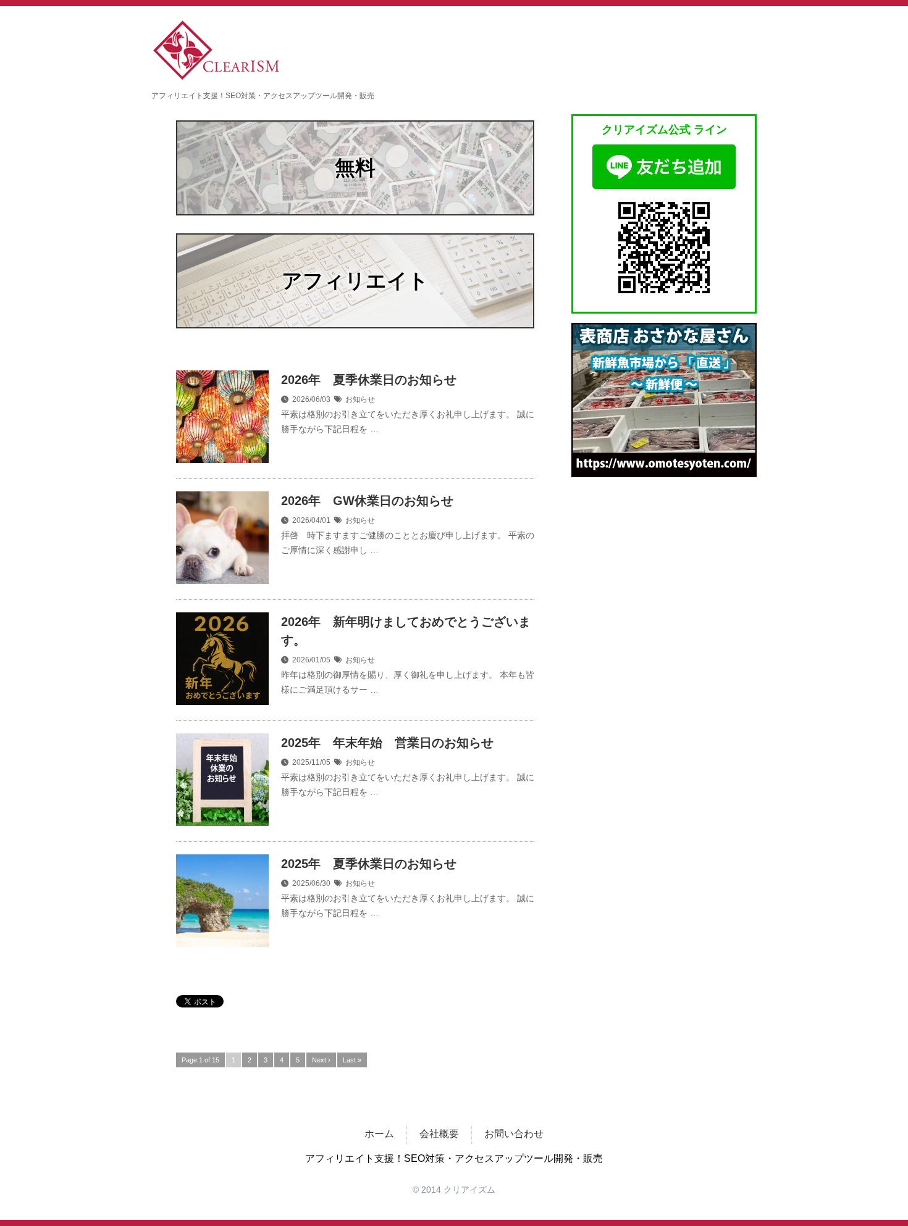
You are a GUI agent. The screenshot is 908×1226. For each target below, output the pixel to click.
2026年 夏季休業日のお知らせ (368, 379)
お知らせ (360, 399)
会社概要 (439, 1133)
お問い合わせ (514, 1133)
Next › (321, 1060)
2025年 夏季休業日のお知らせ (368, 863)
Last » (352, 1060)
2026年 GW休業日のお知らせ (367, 500)
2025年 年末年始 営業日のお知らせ (387, 742)
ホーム (379, 1133)
